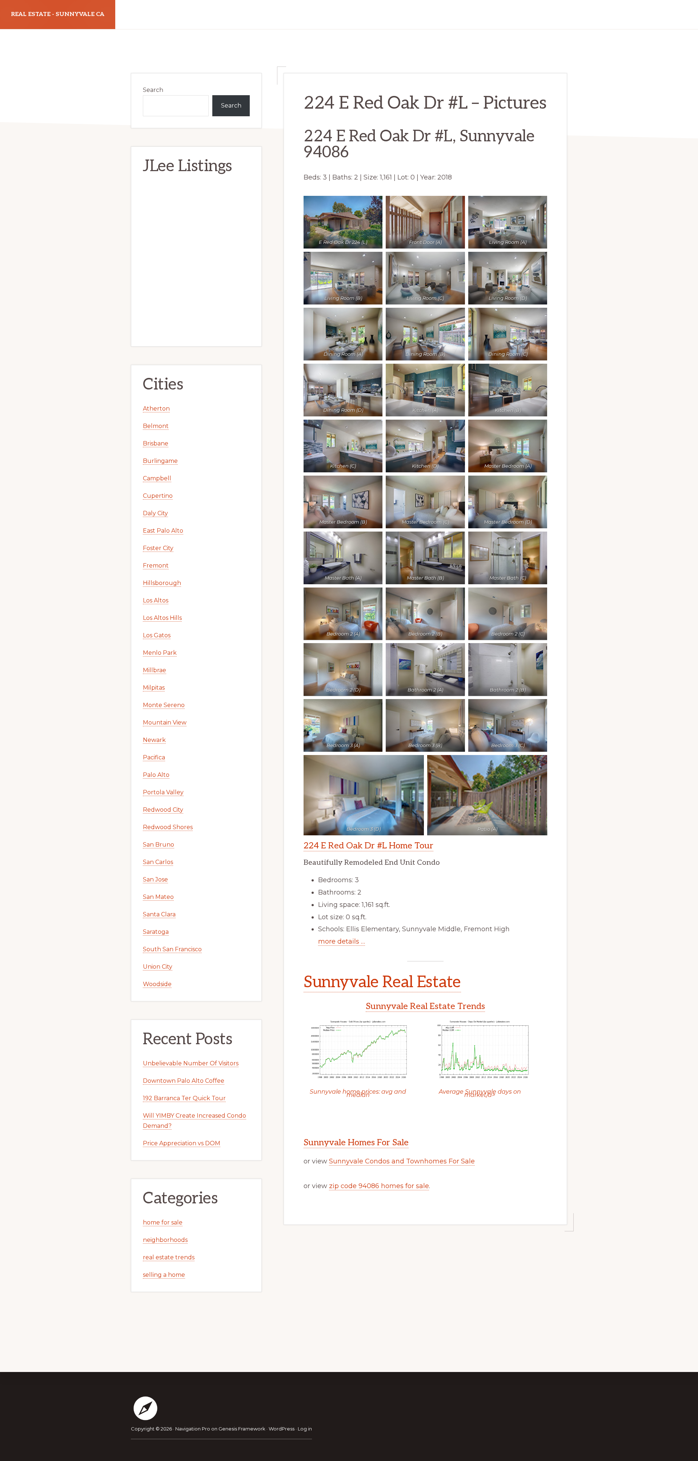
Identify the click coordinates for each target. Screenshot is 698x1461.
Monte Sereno (164, 705)
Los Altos (155, 600)
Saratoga (156, 931)
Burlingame (160, 460)
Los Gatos (157, 635)
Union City (157, 966)
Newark (154, 739)
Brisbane (155, 443)
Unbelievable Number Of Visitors (190, 1063)
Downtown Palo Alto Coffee (183, 1080)
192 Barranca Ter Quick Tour (184, 1098)
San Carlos (158, 862)
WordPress (281, 1429)
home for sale (162, 1222)
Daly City (155, 513)
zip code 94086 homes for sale (379, 1186)
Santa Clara (159, 914)
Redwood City (163, 809)
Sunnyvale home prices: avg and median (358, 1093)
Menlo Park (160, 652)
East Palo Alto (163, 530)
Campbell (157, 478)
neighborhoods (165, 1239)
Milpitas (154, 687)
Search (153, 89)
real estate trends (168, 1257)
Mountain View (164, 722)
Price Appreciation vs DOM (181, 1143)
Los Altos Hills (162, 617)
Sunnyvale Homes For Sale (356, 1142)
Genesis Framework (241, 1429)
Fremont (156, 565)
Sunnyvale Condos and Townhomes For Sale (402, 1161)
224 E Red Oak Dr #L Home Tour (368, 845)
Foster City (158, 548)
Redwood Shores (168, 827)
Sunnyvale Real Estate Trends (425, 1006)
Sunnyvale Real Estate (382, 982)
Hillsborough (162, 583)
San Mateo (158, 896)
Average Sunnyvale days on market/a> (480, 1093)
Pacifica (154, 757)
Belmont (156, 426)
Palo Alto (156, 774)
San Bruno (158, 844)
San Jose (155, 879)
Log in (305, 1429)
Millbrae (154, 670)
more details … (341, 941)
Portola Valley (163, 792)
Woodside (157, 984)
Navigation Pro (192, 1429)
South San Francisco (172, 949)
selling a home (164, 1274)
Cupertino (158, 495)
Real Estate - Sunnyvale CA (57, 14)
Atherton (156, 408)
